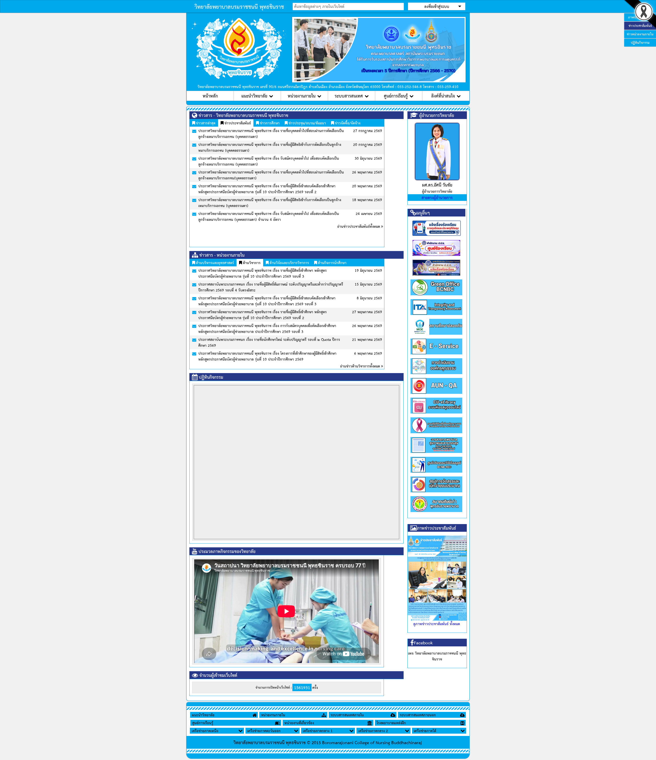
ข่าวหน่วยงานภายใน (640, 34)
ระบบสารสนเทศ (349, 95)
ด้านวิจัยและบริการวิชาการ (289, 262)
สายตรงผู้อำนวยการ (437, 197)
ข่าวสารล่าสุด (205, 123)
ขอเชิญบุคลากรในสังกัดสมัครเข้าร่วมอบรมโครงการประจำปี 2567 (336, 331)
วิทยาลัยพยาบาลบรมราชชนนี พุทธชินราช (239, 6)
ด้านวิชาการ (251, 262)
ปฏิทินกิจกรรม (640, 42)
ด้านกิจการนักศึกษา (331, 262)
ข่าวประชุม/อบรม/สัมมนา (307, 123)
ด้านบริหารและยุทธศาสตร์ (214, 262)
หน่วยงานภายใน (301, 95)
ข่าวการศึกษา (269, 123)
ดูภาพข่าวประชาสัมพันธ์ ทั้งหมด (436, 623)
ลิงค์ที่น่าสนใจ (443, 95)
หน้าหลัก (210, 95)
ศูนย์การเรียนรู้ (396, 95)
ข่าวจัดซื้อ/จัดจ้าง (347, 123)
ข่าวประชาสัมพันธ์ (237, 123)
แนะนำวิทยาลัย (254, 95)
